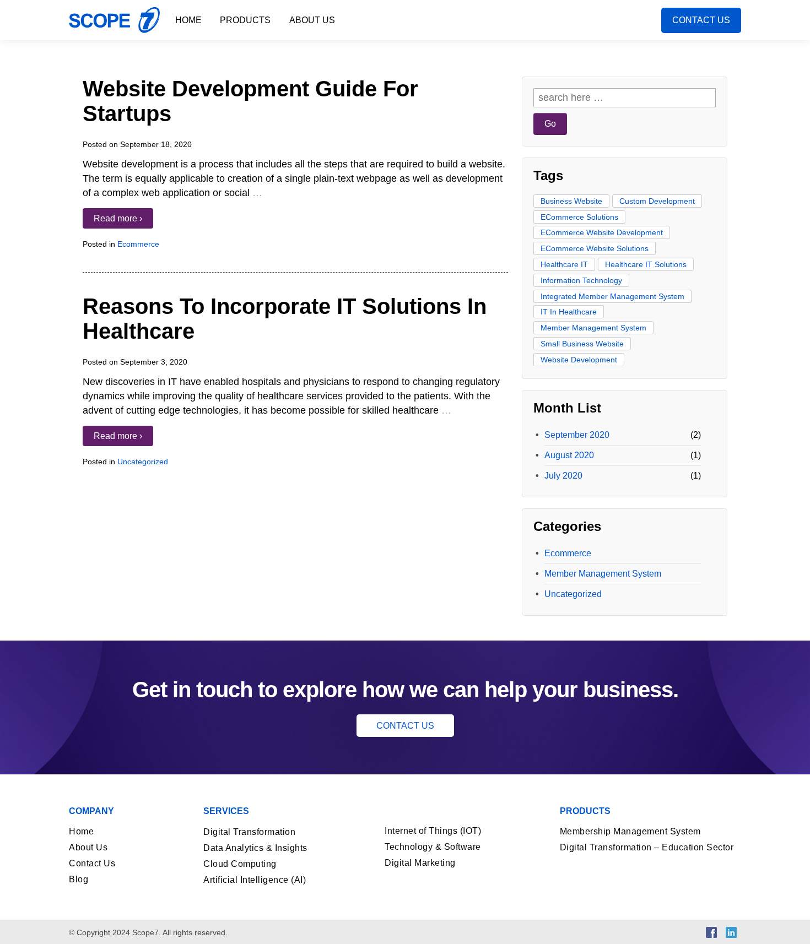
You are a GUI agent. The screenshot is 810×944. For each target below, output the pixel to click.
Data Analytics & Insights (255, 848)
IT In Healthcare (569, 311)
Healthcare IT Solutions (646, 264)
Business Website (571, 201)
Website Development (579, 359)
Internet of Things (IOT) (433, 831)
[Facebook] (711, 931)
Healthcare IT (564, 264)
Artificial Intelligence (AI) (254, 880)
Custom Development (657, 201)
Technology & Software (433, 846)
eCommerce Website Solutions (595, 248)
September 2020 (576, 435)
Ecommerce (138, 244)
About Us (312, 20)
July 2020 (563, 475)
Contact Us (701, 20)
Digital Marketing (420, 862)
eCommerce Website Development (602, 232)
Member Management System (593, 327)
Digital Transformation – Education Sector (647, 847)
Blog (78, 879)
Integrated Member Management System (612, 296)
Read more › (118, 218)
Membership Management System (630, 831)
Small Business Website (582, 343)
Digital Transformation (249, 832)
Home (188, 20)
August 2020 (569, 455)
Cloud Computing (240, 864)
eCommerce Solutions (579, 217)
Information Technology (581, 280)
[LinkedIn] (731, 931)
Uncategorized (142, 461)
